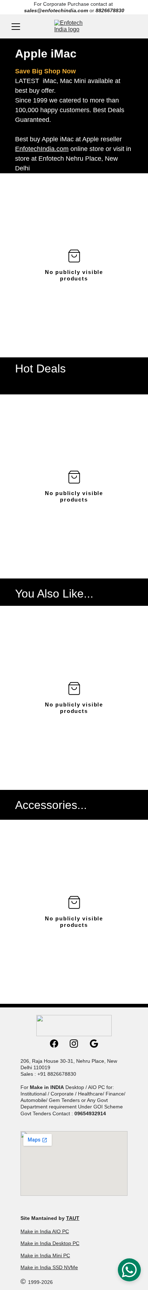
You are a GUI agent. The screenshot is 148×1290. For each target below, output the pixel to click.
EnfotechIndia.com (42, 148)
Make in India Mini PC (45, 1255)
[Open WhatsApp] (129, 1269)
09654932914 (90, 1113)
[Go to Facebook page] (57, 1043)
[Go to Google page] (94, 1043)
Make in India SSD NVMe (49, 1267)
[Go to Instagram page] (77, 1043)
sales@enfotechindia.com (56, 10)
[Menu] (15, 26)
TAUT (72, 1218)
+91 (42, 1074)
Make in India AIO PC (44, 1231)
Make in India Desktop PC (49, 1243)
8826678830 (110, 10)
